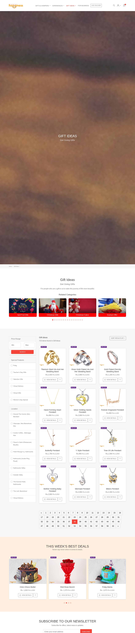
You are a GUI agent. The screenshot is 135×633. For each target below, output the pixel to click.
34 (53, 522)
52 (69, 526)
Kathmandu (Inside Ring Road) (21, 460)
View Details (51, 380)
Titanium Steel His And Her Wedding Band (52, 370)
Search (22, 352)
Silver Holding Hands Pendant (82, 411)
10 (87, 513)
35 (58, 522)
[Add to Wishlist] (60, 380)
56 (91, 526)
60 (113, 526)
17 (42, 517)
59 (108, 526)
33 (47, 522)
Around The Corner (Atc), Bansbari (21, 415)
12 (98, 513)
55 (86, 526)
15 (114, 513)
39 (80, 522)
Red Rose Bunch (28, 587)
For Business (83, 5)
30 (113, 517)
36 (64, 522)
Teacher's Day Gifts (19, 372)
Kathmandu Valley (19, 468)
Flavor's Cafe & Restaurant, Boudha (22, 443)
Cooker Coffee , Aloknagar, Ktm (22, 434)
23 (75, 517)
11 (92, 513)
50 (58, 526)
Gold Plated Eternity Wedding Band (112, 370)
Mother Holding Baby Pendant (52, 490)
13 (103, 513)
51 (64, 526)
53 (75, 526)
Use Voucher (96, 5)
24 (80, 517)
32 (42, 522)
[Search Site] (114, 5)
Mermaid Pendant (82, 489)
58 (102, 526)
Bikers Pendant (112, 489)
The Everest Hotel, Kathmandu (19, 483)
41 (91, 522)
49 (53, 526)
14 (109, 513)
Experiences (57, 6)
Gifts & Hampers (42, 6)
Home (10, 266)
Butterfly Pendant (52, 450)
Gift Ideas (70, 6)
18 (47, 517)
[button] (52, 319)
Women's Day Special (20, 400)
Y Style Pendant (82, 450)
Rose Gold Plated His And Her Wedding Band (82, 370)
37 (69, 522)
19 (53, 517)
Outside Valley (18, 475)
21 (64, 517)
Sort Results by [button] (117, 338)
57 (97, 526)
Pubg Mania (68, 587)
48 (47, 526)
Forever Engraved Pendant (112, 410)
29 (108, 517)
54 (80, 526)
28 (102, 517)
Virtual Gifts (17, 393)
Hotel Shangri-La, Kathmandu (23, 452)
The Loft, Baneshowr (20, 491)
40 (86, 522)
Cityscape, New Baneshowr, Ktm (22, 425)
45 (113, 522)
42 (97, 522)
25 (86, 517)
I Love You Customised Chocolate (107, 587)
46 (118, 522)
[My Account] (119, 5)
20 (58, 517)
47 (42, 526)
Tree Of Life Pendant (112, 450)
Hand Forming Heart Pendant (52, 411)
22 (69, 517)
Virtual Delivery (18, 386)
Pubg (15, 365)
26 (91, 517)
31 (118, 517)
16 (120, 513)
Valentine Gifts (18, 379)
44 (108, 522)
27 (97, 517)
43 (102, 522)
